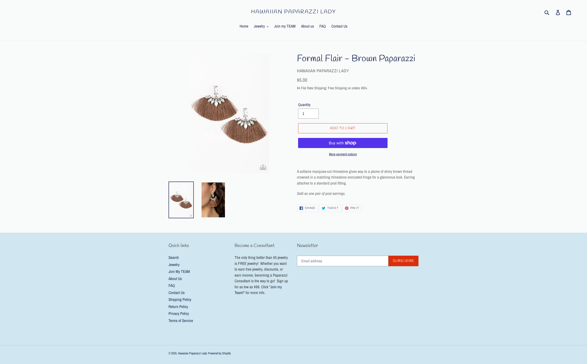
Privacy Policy (179, 313)
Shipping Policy (180, 299)
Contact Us (177, 292)
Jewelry (174, 264)
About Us (175, 278)
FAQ (172, 285)
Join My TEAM (179, 271)
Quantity (304, 104)
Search (174, 257)
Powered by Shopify (219, 353)
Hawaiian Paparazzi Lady (293, 12)
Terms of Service (181, 320)
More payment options (343, 154)
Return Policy (178, 306)
